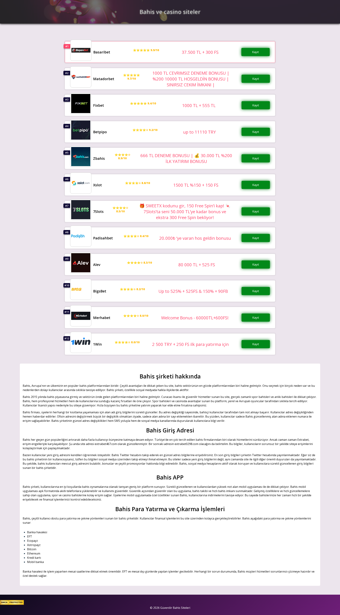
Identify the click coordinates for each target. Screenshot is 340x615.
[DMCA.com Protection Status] (12, 604)
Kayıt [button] (255, 52)
